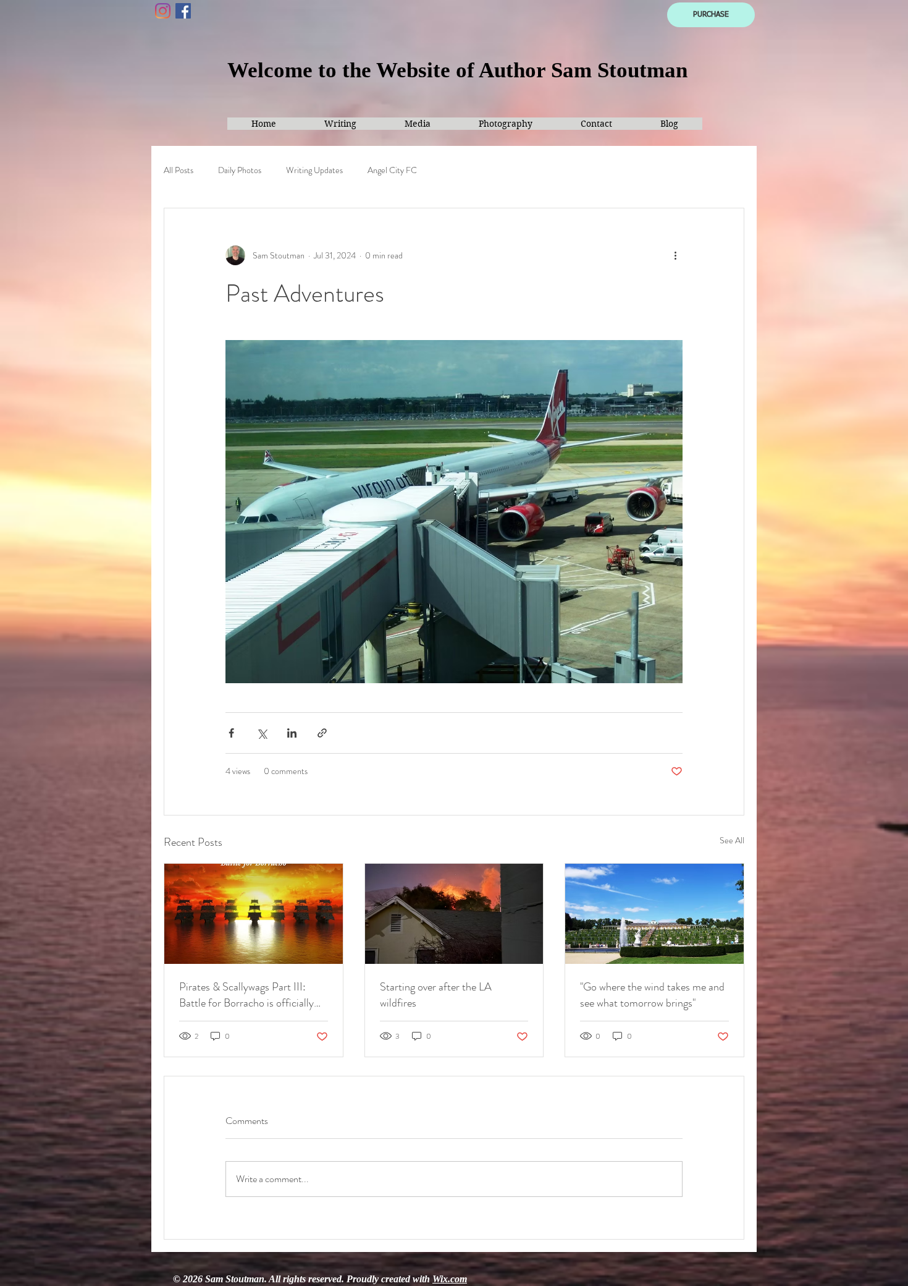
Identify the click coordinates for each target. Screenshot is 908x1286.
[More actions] (675, 255)
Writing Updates (314, 170)
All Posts (178, 170)
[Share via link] (322, 733)
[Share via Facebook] (231, 733)
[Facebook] (183, 11)
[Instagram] (162, 11)
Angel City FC (392, 170)
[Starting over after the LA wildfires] (454, 914)
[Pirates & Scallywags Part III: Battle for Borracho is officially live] (253, 914)
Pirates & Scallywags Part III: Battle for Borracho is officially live (246, 995)
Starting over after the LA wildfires (436, 995)
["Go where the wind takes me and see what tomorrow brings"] (654, 914)
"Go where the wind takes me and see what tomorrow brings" (652, 995)
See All (732, 840)
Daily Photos (239, 170)
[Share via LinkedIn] (292, 733)
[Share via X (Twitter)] (261, 733)
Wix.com (449, 1279)
